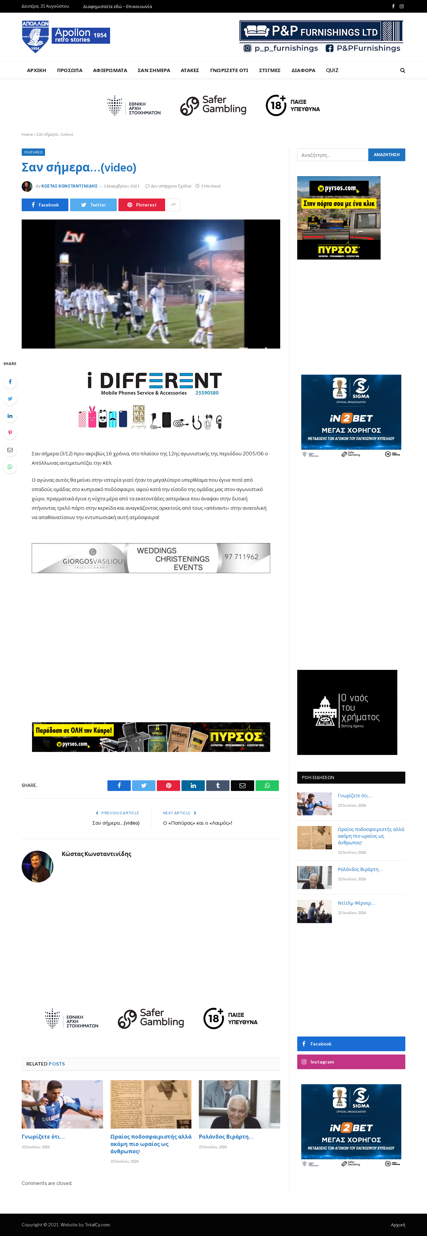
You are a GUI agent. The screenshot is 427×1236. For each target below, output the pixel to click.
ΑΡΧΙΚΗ (36, 70)
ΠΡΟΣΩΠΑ (69, 70)
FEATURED (33, 152)
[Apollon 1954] (66, 37)
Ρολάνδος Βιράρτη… (226, 1137)
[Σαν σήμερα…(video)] (151, 284)
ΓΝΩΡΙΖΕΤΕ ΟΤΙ (229, 70)
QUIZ (332, 70)
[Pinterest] (10, 432)
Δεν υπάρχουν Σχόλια (171, 185)
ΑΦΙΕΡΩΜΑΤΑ (110, 70)
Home (27, 134)
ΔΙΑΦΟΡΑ (303, 70)
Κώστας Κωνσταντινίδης (69, 185)
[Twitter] (10, 398)
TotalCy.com (97, 1224)
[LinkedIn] (10, 415)
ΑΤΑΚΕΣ (190, 70)
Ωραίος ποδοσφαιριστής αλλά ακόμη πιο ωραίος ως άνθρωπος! (150, 1145)
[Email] (10, 449)
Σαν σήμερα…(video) (115, 823)
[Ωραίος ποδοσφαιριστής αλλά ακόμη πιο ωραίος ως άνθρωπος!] (151, 1104)
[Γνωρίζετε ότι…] (62, 1104)
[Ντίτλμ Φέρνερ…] (314, 911)
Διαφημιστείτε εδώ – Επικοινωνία (117, 6)
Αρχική (398, 1224)
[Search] (402, 70)
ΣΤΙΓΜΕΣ (270, 70)
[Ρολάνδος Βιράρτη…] (239, 1104)
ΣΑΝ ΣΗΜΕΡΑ (154, 70)
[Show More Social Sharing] (173, 204)
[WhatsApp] (10, 466)
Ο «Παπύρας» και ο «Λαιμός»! (197, 823)
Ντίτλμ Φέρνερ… (356, 903)
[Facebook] (10, 381)
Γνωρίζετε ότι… (43, 1137)
